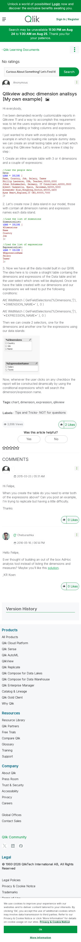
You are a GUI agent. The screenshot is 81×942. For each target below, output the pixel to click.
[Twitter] (5, 846)
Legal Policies (11, 880)
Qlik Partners (10, 726)
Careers (7, 803)
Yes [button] (28, 439)
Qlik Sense (9, 649)
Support (7, 756)
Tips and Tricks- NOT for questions (40, 412)
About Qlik (9, 773)
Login (56, 4)
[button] (76, 82)
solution (53, 568)
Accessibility (10, 791)
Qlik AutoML (10, 655)
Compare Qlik (11, 738)
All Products (10, 637)
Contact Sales (11, 821)
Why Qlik (8, 703)
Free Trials (9, 732)
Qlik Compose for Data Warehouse (26, 679)
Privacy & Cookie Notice (18, 886)
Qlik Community (14, 837)
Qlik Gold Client (12, 697)
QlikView (8, 661)
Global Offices (11, 815)
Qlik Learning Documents (21, 50)
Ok (40, 929)
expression (44, 402)
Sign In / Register (67, 19)
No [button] (56, 439)
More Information (40, 937)
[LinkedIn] (13, 846)
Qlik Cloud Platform (15, 643)
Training (7, 750)
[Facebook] (21, 846)
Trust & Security (13, 785)
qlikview (58, 402)
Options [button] (74, 49)
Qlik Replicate (11, 667)
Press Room (10, 779)
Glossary (8, 744)
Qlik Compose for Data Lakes (22, 673)
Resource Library (13, 720)
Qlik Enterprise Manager (18, 685)
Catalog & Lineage (14, 691)
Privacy (7, 797)
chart (15, 402)
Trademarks (10, 892)
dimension (27, 402)
